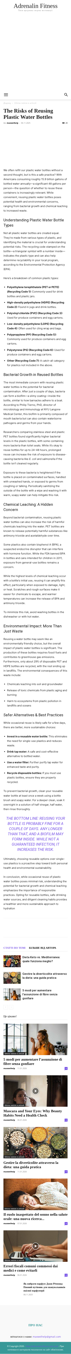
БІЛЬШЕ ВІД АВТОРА (42, 947)
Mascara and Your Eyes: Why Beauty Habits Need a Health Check (32, 1113)
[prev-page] (5, 1007)
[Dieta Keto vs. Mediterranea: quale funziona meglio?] (12, 961)
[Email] (54, 930)
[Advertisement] (35, 52)
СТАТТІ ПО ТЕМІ (14, 947)
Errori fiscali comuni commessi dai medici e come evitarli (30, 1268)
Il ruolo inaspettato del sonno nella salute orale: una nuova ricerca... (35, 1216)
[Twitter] (22, 930)
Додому (7, 103)
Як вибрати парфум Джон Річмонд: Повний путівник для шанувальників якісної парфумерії (44, 1287)
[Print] (62, 930)
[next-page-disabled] (11, 1007)
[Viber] (30, 930)
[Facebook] (6, 930)
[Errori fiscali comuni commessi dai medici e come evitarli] (35, 1246)
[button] (5, 94)
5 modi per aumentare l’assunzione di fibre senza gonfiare (39, 994)
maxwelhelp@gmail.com (47, 1336)
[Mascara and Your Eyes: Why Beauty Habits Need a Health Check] (35, 1091)
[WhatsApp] (46, 930)
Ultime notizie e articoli (25, 103)
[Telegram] (38, 930)
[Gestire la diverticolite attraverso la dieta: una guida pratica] (12, 978)
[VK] (14, 930)
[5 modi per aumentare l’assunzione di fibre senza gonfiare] (12, 994)
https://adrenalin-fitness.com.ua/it (42, 1346)
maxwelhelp (12, 123)
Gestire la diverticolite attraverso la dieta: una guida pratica (30, 1165)
